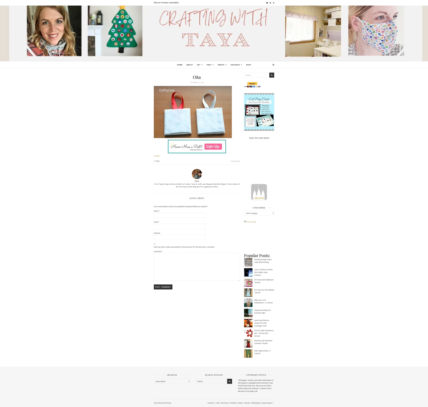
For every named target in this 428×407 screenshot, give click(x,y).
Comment (158, 251)
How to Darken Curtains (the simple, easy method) (263, 272)
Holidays (235, 65)
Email (156, 222)
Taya (157, 161)
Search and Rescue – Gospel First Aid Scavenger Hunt (262, 323)
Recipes (240, 403)
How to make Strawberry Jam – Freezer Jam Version (264, 333)
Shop (248, 65)
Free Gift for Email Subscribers (166, 3)
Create (221, 65)
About (189, 65)
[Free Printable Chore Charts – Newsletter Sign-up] (259, 112)
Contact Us (211, 403)
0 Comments (235, 161)
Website (157, 233)
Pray (209, 65)
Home (179, 65)
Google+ (157, 156)
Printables (233, 403)
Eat (198, 65)
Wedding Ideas (256, 403)
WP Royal (168, 403)
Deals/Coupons (267, 403)
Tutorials (247, 403)
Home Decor (225, 403)
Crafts (218, 403)
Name (157, 211)
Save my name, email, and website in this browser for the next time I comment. (184, 247)
